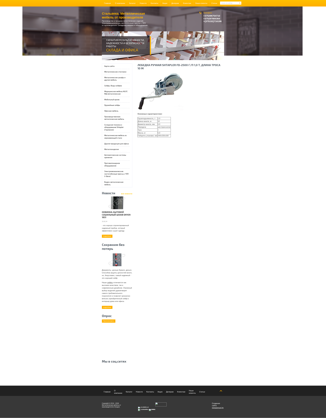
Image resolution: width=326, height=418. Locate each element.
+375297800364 (211, 18)
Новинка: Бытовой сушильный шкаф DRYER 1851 (116, 215)
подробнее (107, 236)
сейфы (110, 282)
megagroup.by (218, 408)
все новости (126, 194)
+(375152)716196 (212, 21)
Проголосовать (108, 321)
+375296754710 (211, 16)
